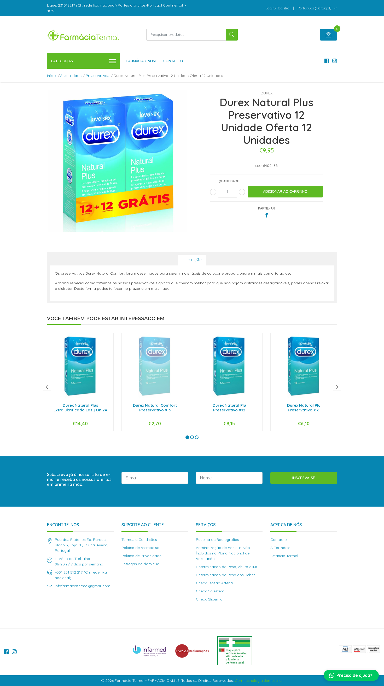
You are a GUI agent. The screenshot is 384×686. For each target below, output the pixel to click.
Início (51, 75)
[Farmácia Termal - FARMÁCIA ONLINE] (83, 34)
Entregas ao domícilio (140, 564)
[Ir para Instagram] (334, 61)
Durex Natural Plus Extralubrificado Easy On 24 (80, 407)
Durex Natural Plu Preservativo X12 (229, 407)
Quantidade (229, 181)
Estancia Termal (284, 555)
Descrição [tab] (192, 260)
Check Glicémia (209, 599)
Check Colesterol (210, 591)
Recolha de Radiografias (217, 539)
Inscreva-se (303, 477)
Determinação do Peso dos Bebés (225, 574)
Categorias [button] (62, 61)
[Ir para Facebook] (326, 61)
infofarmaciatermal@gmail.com (82, 585)
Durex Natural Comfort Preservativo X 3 (155, 407)
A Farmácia (280, 547)
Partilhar (266, 208)
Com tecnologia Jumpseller (258, 680)
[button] (317, 8)
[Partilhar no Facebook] (266, 215)
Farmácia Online (142, 61)
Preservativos (97, 75)
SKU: (258, 166)
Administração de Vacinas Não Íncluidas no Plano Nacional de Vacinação (223, 553)
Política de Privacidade (141, 555)
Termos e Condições (139, 539)
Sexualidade (71, 75)
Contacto (173, 61)
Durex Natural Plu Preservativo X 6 (304, 407)
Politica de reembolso (140, 547)
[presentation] (47, 386)
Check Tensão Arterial (215, 583)
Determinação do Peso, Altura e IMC (227, 566)
